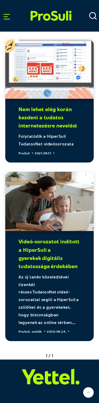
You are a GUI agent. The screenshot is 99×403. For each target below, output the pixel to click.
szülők (37, 331)
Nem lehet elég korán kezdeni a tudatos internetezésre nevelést (47, 117)
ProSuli (51, 8)
